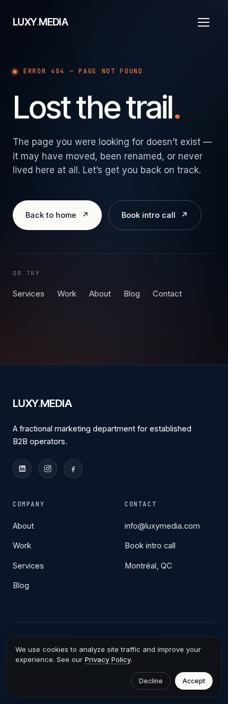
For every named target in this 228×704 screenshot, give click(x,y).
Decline (151, 681)
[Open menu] (203, 22)
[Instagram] (47, 468)
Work (66, 294)
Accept (193, 681)
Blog (132, 294)
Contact (167, 294)
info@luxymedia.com (162, 525)
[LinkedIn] (22, 468)
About (100, 294)
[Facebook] (73, 468)
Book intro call (150, 545)
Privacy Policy (107, 659)
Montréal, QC (148, 565)
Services (29, 294)
